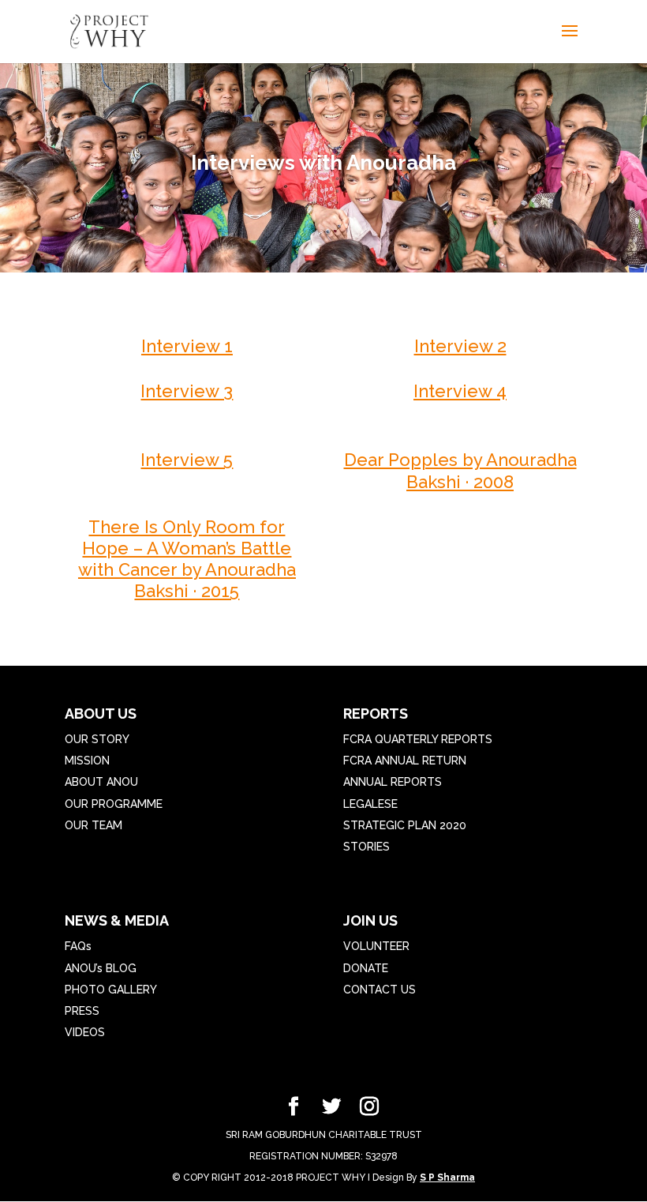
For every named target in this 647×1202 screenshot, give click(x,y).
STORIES (366, 846)
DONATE (365, 968)
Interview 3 (186, 391)
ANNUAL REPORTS (392, 782)
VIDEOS (85, 1032)
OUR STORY (97, 739)
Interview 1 (187, 346)
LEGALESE (370, 804)
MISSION (87, 760)
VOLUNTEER (376, 946)
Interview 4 (460, 391)
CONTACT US (379, 989)
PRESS (82, 1011)
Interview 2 (460, 346)
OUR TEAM (93, 825)
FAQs (78, 946)
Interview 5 (186, 459)
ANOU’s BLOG (101, 968)
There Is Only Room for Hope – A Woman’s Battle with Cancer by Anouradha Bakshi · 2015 (187, 559)
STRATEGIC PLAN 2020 (404, 825)
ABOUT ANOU (101, 782)
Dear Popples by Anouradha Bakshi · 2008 (460, 470)
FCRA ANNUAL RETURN (404, 760)
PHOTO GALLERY (111, 989)
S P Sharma (447, 1177)
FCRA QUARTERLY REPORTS (417, 739)
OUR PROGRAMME (114, 804)
